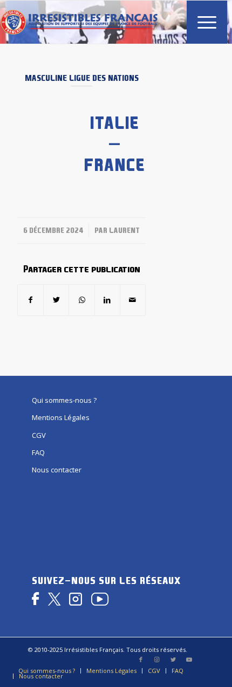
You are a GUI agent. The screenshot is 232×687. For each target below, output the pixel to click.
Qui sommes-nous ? (64, 400)
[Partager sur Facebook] (30, 300)
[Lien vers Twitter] (173, 659)
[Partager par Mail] (132, 300)
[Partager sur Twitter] (56, 300)
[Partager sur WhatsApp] (81, 300)
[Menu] (201, 22)
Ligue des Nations (104, 78)
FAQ (38, 452)
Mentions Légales (61, 417)
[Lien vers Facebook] (141, 659)
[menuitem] (201, 22)
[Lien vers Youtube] (189, 659)
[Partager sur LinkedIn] (107, 300)
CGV (39, 435)
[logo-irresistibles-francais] (79, 22)
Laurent (124, 230)
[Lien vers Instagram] (157, 659)
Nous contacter (56, 470)
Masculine (46, 78)
